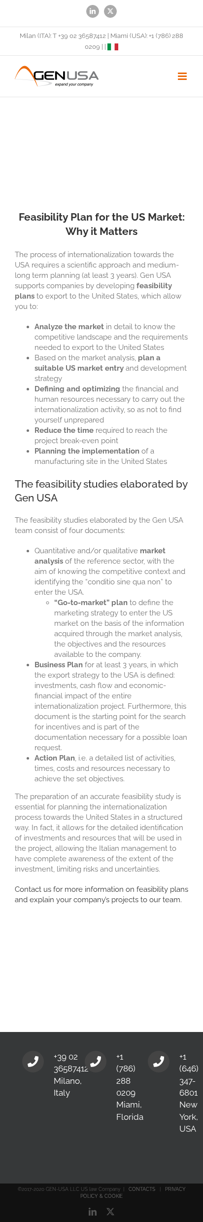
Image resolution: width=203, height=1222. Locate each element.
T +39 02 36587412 (79, 35)
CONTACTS (142, 1189)
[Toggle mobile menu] (183, 76)
